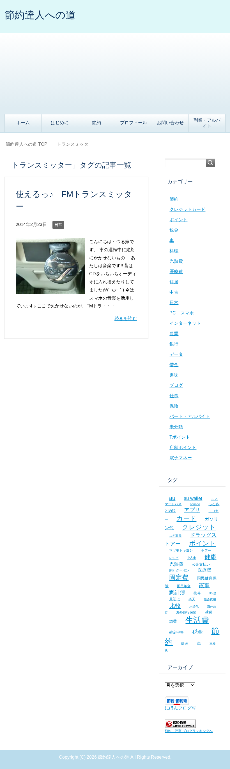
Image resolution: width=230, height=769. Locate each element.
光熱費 (176, 261)
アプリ (192, 510)
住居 (173, 281)
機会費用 (210, 599)
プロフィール (133, 122)
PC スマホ (181, 313)
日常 (58, 224)
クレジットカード (187, 209)
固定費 (178, 577)
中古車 (191, 557)
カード (186, 518)
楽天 (191, 599)
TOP (26, 144)
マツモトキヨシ (181, 550)
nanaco (195, 504)
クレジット (199, 527)
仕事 (173, 395)
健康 (210, 557)
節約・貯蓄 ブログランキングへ (189, 731)
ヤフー (206, 550)
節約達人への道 (40, 15)
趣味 (173, 375)
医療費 (176, 271)
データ (176, 354)
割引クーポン (179, 570)
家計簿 (177, 593)
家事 (204, 585)
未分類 (176, 426)
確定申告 (176, 632)
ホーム (23, 122)
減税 (208, 612)
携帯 (197, 593)
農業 (173, 333)
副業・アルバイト (207, 123)
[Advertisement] (115, 72)
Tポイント (179, 437)
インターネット (185, 323)
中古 (173, 292)
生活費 (197, 620)
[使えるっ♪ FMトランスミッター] (50, 289)
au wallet (193, 498)
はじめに (60, 122)
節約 (96, 122)
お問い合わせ (170, 122)
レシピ (173, 557)
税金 (173, 230)
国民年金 (183, 586)
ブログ (176, 385)
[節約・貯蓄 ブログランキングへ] (180, 725)
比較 (175, 605)
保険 (173, 406)
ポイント (178, 219)
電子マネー (180, 457)
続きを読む (125, 318)
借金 (173, 364)
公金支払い (201, 564)
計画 (184, 643)
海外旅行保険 (186, 612)
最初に (174, 599)
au (172, 498)
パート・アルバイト (189, 416)
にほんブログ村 (180, 707)
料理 (173, 250)
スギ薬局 (175, 535)
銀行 (173, 344)
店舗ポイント (182, 447)
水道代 (194, 606)
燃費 (173, 621)
